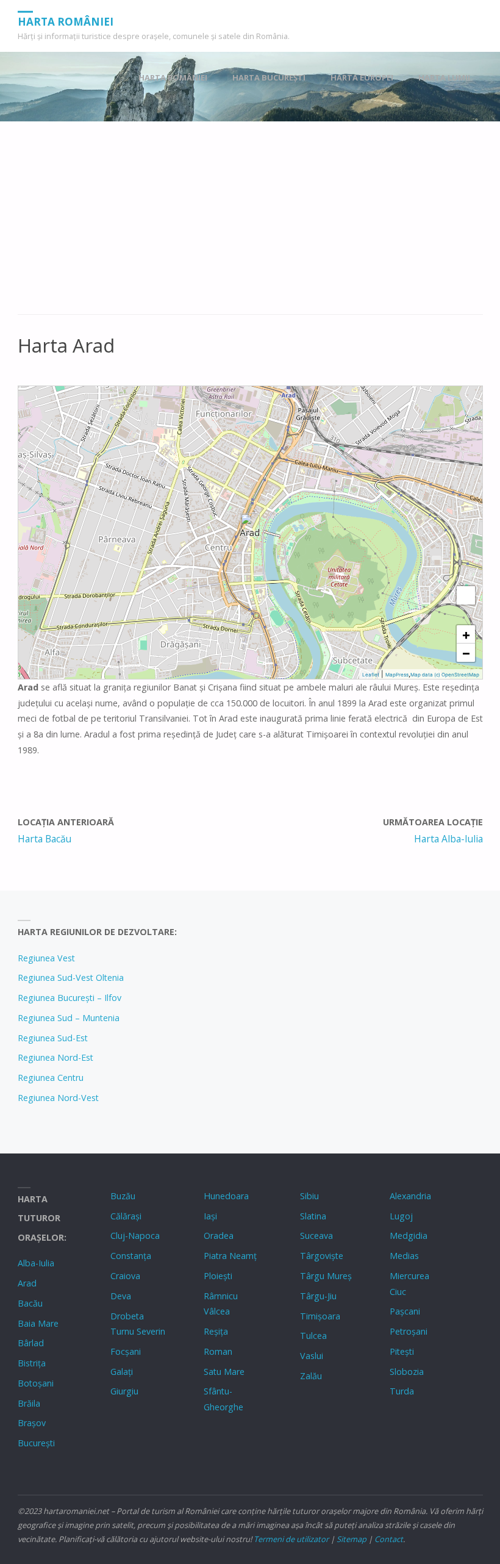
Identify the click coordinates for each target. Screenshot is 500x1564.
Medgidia (408, 1235)
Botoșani (36, 1383)
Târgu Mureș (326, 1276)
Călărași (125, 1216)
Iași (210, 1216)
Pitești (402, 1351)
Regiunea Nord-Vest (58, 1097)
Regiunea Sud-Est (53, 1038)
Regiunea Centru (51, 1077)
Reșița (216, 1331)
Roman (218, 1351)
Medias (404, 1255)
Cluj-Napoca (135, 1235)
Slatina (313, 1216)
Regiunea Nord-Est (55, 1057)
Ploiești (218, 1276)
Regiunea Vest (46, 958)
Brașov (32, 1423)
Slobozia (407, 1371)
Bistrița (32, 1363)
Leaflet (370, 675)
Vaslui (311, 1355)
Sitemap (351, 1539)
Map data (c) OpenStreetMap (444, 675)
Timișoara (320, 1316)
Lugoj (401, 1216)
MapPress (397, 675)
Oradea (219, 1235)
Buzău (122, 1196)
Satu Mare (224, 1371)
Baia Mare (38, 1323)
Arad (27, 1283)
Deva (120, 1296)
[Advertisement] (250, 224)
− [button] (466, 653)
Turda (402, 1391)
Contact (388, 1539)
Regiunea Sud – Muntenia (69, 1018)
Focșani (125, 1351)
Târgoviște (321, 1255)
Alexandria (410, 1196)
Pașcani (405, 1311)
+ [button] (466, 634)
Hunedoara (226, 1196)
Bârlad (31, 1343)
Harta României (65, 21)
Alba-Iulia (36, 1263)
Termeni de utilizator (291, 1539)
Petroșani (408, 1331)
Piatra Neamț (230, 1255)
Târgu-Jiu (318, 1296)
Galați (121, 1371)
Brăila (29, 1403)
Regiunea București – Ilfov (69, 997)
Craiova (125, 1276)
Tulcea (313, 1335)
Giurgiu (124, 1391)
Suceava (316, 1235)
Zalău (311, 1376)
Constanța (130, 1255)
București (36, 1443)
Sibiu (309, 1196)
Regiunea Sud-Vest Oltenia (71, 977)
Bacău (30, 1303)
